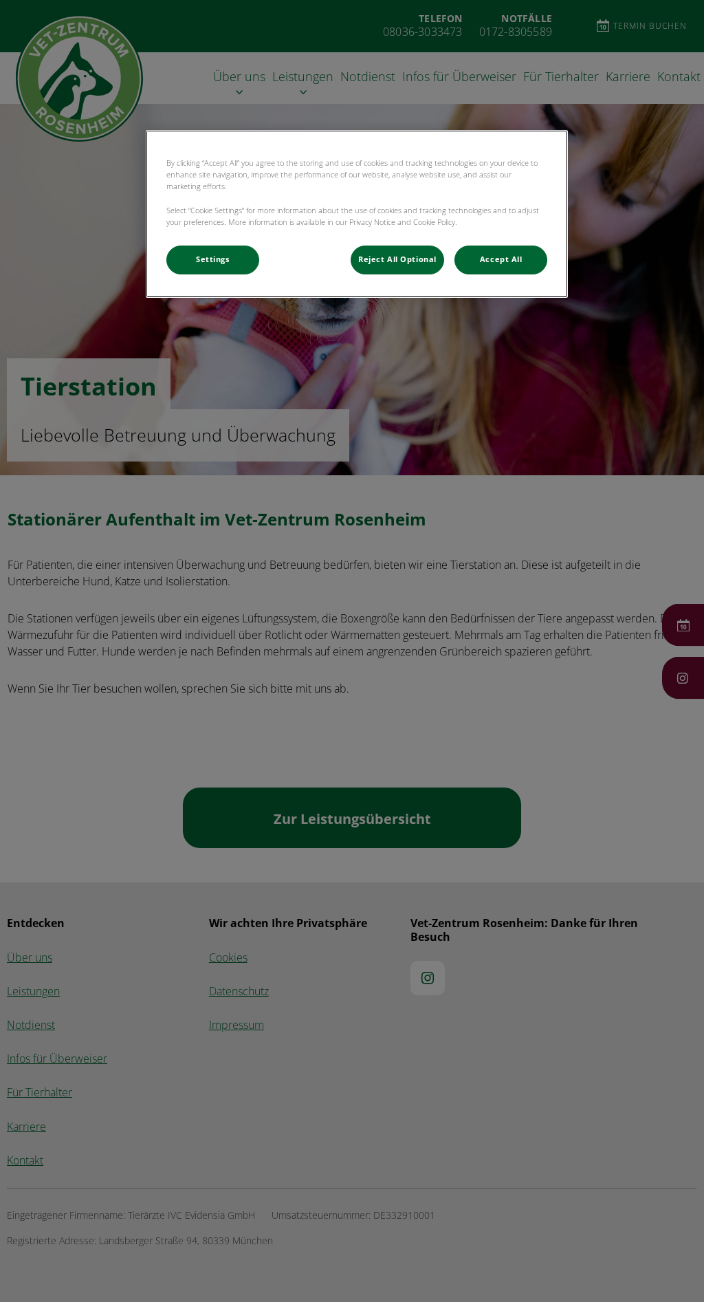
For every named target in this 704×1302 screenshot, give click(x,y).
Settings (213, 259)
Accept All (501, 259)
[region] (357, 213)
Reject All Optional (397, 259)
